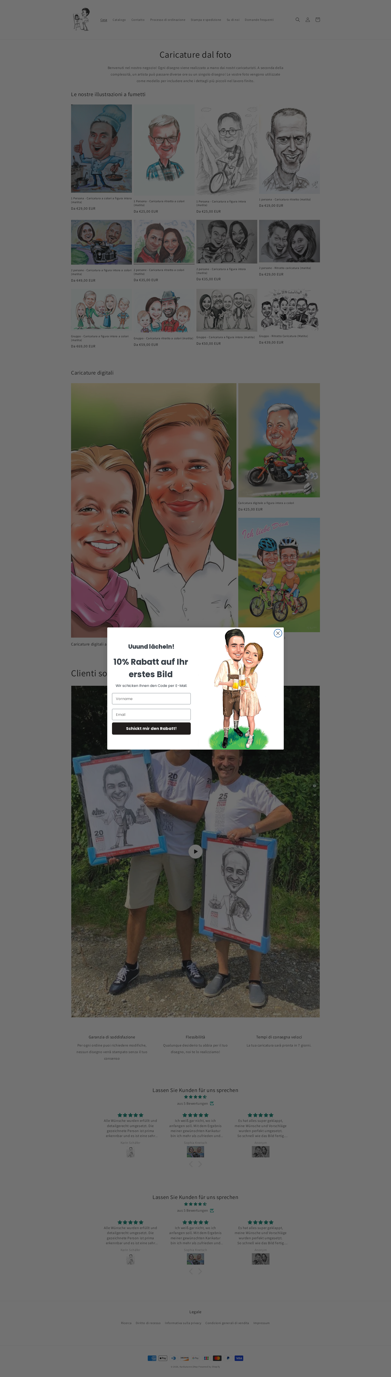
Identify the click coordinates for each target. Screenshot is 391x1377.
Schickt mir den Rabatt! (151, 728)
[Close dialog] (278, 633)
